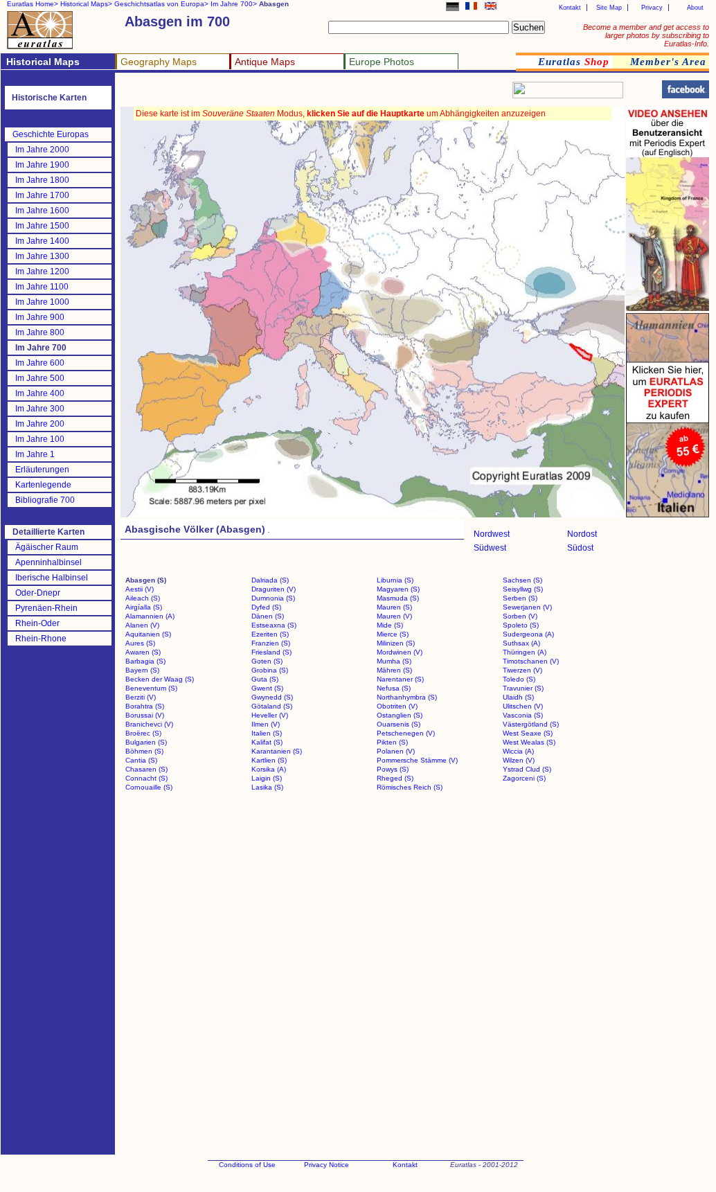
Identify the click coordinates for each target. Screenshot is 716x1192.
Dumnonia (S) (273, 598)
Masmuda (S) (398, 598)
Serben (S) (520, 598)
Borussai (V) (144, 715)
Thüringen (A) (524, 652)
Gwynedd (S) (272, 697)
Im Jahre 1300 (42, 256)
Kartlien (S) (269, 760)
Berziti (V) (140, 697)
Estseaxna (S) (273, 625)
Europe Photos (381, 61)
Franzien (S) (270, 643)
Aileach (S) (142, 598)
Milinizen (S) (396, 643)
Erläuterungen (42, 469)
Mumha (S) (394, 661)
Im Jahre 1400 (42, 241)
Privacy (652, 7)
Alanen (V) (142, 625)
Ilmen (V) (265, 724)
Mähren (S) (394, 670)
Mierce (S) (393, 634)
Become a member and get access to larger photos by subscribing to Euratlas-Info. (646, 35)
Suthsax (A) (521, 643)
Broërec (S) (143, 733)
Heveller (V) (269, 715)
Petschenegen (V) (406, 733)
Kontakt (570, 7)
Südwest (490, 548)
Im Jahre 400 (39, 393)
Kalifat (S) (267, 742)
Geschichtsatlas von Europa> (161, 4)
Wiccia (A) (518, 751)
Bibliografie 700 (45, 500)
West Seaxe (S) (528, 733)
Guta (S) (264, 679)
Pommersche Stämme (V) (417, 760)
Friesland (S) (271, 652)
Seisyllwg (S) (523, 589)
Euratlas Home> (32, 4)
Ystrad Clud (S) (527, 769)
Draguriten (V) (273, 589)
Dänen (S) (267, 616)
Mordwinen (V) (399, 652)
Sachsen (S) (522, 580)
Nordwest (492, 534)
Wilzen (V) (519, 760)
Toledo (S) (519, 679)
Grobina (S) (269, 670)
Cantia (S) (141, 760)
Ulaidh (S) (518, 697)
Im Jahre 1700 (42, 195)
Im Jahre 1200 (42, 271)
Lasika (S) (267, 787)
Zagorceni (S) (524, 778)
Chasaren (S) (146, 769)
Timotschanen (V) (531, 661)
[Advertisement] (285, 94)
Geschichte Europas (50, 134)
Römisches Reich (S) (409, 787)
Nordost (582, 534)
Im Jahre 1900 (42, 165)
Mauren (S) (394, 607)
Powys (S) (393, 769)
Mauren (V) (394, 616)
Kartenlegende (43, 485)
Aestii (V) (139, 589)
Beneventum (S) (151, 688)
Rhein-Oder (37, 623)
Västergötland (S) (531, 724)
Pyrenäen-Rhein (46, 608)
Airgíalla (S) (143, 607)
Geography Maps (158, 61)
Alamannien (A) (149, 616)
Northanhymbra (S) (407, 697)
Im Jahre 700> (234, 4)
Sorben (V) (520, 616)
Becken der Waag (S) (159, 679)
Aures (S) (140, 643)
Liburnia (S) (395, 580)
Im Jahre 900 (39, 317)
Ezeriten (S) (270, 634)
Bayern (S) (142, 670)
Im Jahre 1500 (42, 226)
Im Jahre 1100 (42, 287)
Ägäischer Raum (46, 547)
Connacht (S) (146, 778)
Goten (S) (267, 661)
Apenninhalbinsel (48, 562)
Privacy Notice (326, 1164)
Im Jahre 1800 (42, 180)
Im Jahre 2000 (42, 149)
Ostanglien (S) (399, 715)
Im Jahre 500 (39, 378)
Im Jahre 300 (39, 408)
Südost (580, 548)
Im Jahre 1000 (42, 302)
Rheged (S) (395, 778)
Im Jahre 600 (39, 363)
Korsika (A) (268, 769)
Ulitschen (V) (523, 706)
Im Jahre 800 (39, 332)
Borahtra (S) (144, 706)
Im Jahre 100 (39, 439)
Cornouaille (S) (148, 787)
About (695, 7)
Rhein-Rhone (40, 638)
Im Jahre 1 (35, 454)
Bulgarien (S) (146, 742)
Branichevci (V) (149, 724)
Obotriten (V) (397, 706)
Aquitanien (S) (148, 634)
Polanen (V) (396, 751)
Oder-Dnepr (37, 593)
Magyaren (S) (398, 589)
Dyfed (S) (266, 607)
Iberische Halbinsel (51, 577)
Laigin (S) (266, 778)
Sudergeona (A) (528, 634)
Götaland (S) (271, 706)
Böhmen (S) (144, 751)
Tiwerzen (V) (522, 670)
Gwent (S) (267, 688)
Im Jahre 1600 (42, 210)
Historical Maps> (86, 4)
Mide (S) (390, 625)
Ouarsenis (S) (398, 724)
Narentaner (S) (400, 679)
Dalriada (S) (270, 580)
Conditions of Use (247, 1164)
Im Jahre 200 (39, 424)
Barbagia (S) (145, 661)
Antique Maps (265, 61)
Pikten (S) (392, 742)
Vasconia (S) (523, 715)
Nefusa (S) (394, 688)
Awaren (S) (143, 652)
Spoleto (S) (521, 625)
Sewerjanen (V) (527, 607)
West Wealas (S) (529, 742)
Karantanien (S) (276, 751)
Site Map (609, 7)
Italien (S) (266, 733)
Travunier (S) (523, 688)
